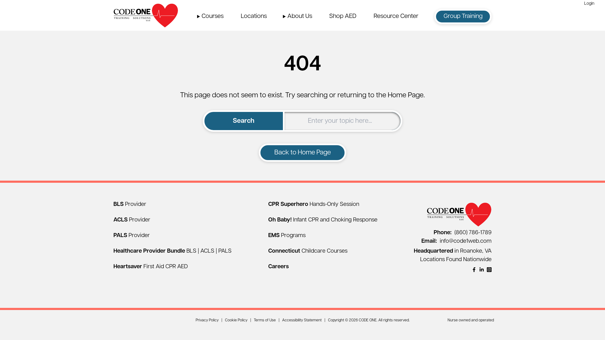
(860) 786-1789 (463, 233)
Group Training (463, 16)
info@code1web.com (456, 241)
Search (244, 121)
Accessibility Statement (302, 320)
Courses (213, 16)
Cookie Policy (236, 320)
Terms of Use (265, 320)
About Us (299, 16)
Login (589, 4)
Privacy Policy (207, 320)
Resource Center (396, 16)
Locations (254, 16)
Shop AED (342, 16)
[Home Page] (145, 15)
